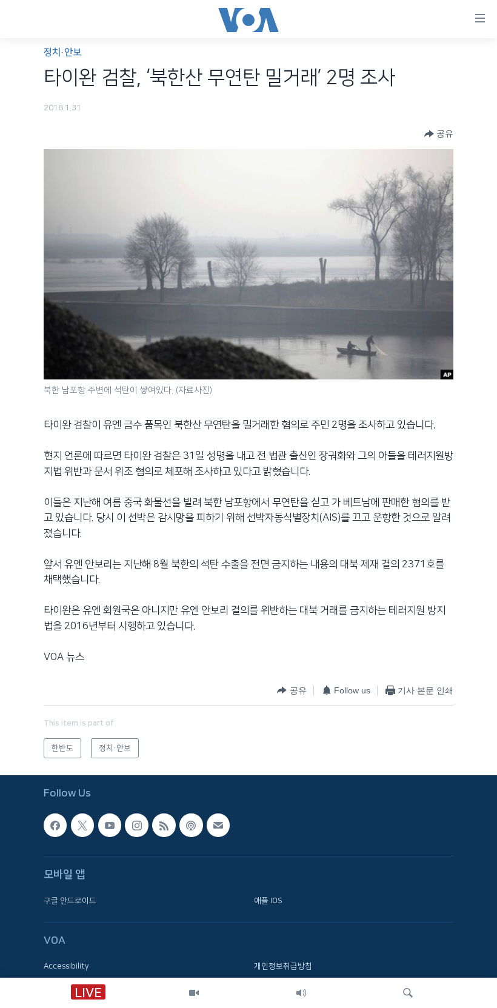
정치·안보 (62, 52)
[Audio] (301, 993)
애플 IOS (268, 900)
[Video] (194, 993)
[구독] (218, 824)
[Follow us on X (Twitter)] (82, 824)
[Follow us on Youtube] (109, 824)
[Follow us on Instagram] (136, 824)
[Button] (438, 134)
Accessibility (66, 966)
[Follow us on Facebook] (55, 824)
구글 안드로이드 (70, 900)
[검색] (408, 993)
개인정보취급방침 (283, 966)
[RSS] (163, 824)
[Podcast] (190, 824)
